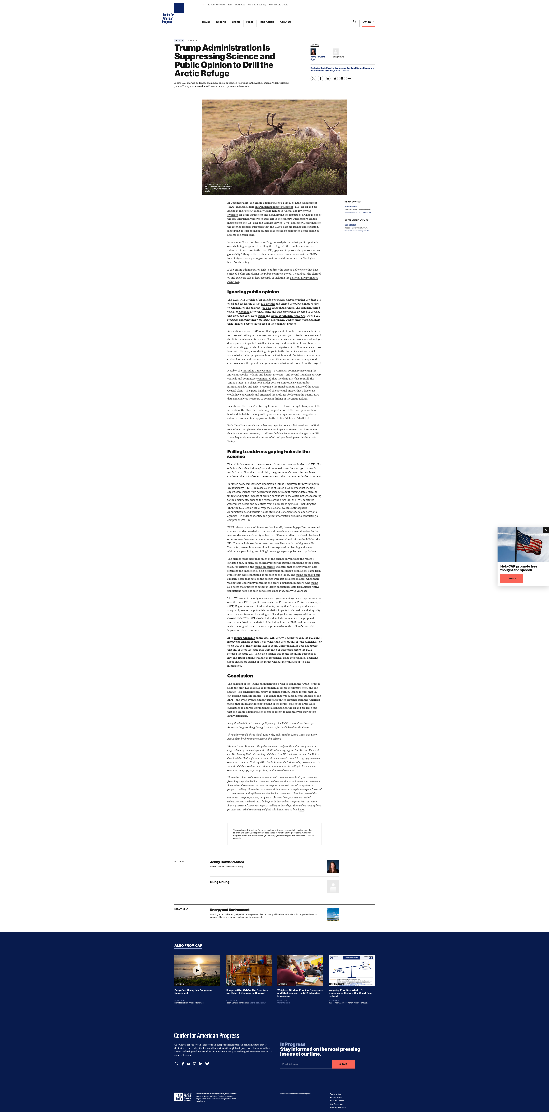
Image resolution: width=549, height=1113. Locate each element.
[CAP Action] (183, 1097)
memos (295, 488)
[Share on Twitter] (313, 78)
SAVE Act (239, 4)
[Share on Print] (349, 78)
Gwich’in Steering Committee (263, 406)
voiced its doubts (264, 606)
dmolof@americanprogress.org (357, 230)
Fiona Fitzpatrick (181, 1003)
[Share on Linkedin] (328, 78)
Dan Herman (244, 1003)
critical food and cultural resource (247, 359)
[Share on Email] (342, 78)
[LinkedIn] (200, 1064)
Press (249, 21)
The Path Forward (215, 4)
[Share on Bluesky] (335, 78)
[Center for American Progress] (179, 13)
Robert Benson (232, 1003)
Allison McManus (361, 1003)
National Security (257, 4)
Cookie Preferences (338, 1107)
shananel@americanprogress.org (358, 212)
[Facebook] (182, 1064)
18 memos (262, 527)
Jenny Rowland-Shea (227, 862)
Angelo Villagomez (196, 1003)
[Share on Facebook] (320, 78)
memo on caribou (265, 567)
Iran (230, 4)
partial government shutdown (288, 316)
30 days (266, 308)
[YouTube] (188, 1064)
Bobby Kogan (347, 1003)
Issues (206, 21)
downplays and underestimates (270, 468)
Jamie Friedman (335, 1003)
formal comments (244, 638)
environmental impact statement (274, 207)
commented (264, 378)
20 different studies (282, 535)
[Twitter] (176, 1064)
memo (314, 583)
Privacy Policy (336, 1097)
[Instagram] (194, 1064)
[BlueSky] (207, 1064)
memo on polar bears (308, 575)
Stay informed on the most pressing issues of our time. (320, 1049)
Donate (367, 21)
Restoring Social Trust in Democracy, (329, 68)
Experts (221, 21)
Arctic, (337, 70)
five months (268, 304)
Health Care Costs (278, 4)
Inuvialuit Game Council (256, 370)
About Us (285, 21)
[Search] (355, 23)
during (262, 316)
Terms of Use (335, 1094)
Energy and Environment (229, 910)
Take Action (266, 21)
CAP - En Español (337, 1101)
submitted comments (239, 418)
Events (236, 21)
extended (243, 312)
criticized (232, 215)
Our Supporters (336, 1104)
